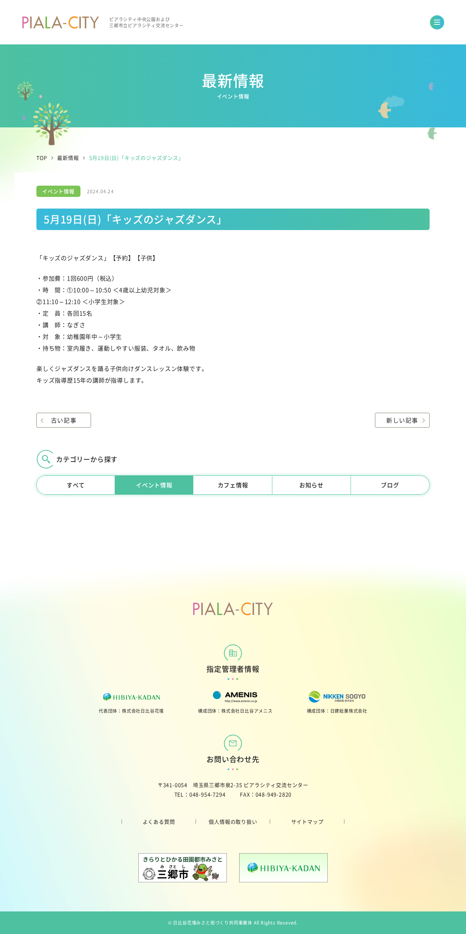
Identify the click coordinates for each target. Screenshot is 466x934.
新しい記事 (402, 420)
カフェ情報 (233, 484)
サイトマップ (307, 821)
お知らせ (311, 484)
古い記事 (63, 420)
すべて (76, 484)
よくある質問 (159, 821)
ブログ (390, 484)
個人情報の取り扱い (233, 821)
